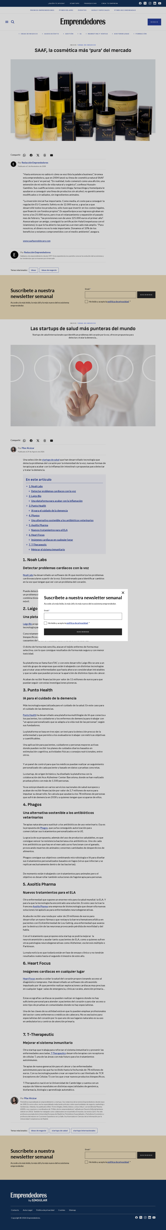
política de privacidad (77, 623)
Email (47, 610)
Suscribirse (83, 632)
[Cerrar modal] (123, 593)
